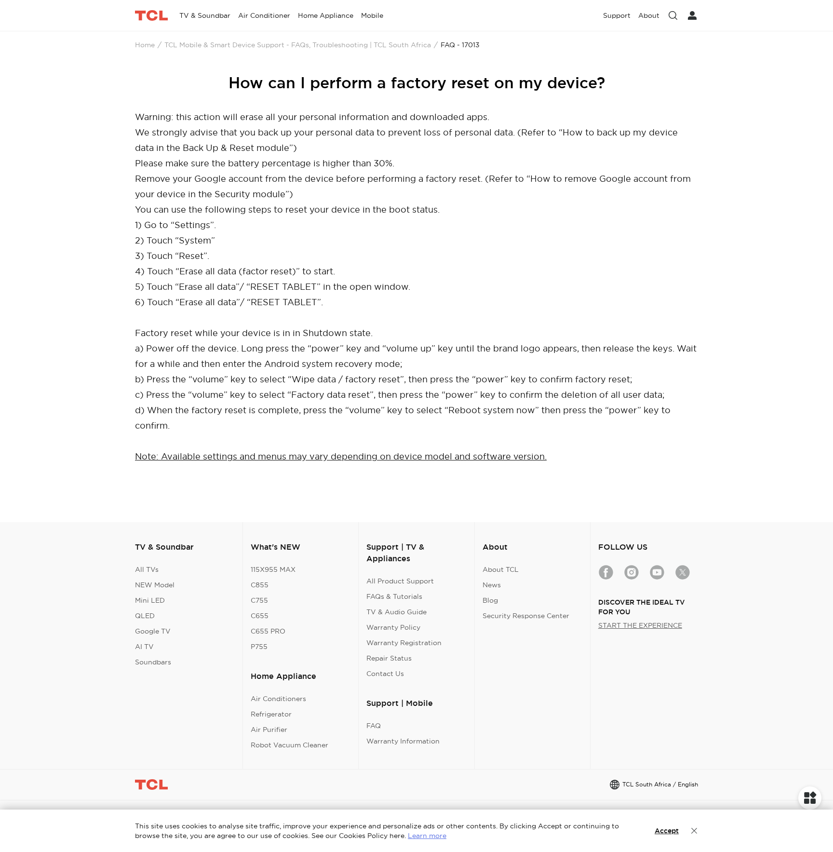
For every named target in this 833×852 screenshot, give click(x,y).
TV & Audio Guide (396, 612)
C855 (260, 585)
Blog (490, 600)
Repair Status (389, 658)
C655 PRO (268, 631)
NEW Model (155, 585)
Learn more (427, 835)
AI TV (144, 646)
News (492, 585)
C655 (260, 615)
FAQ (373, 725)
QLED (145, 615)
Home (145, 45)
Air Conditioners (278, 698)
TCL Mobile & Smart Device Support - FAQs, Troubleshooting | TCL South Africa (297, 45)
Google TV (153, 631)
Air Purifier (269, 729)
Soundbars (153, 662)
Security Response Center (526, 615)
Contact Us (385, 673)
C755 (259, 600)
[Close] (694, 831)
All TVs (147, 569)
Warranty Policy (393, 627)
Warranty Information (403, 741)
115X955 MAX (273, 569)
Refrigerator (271, 714)
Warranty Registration (404, 642)
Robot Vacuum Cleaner (289, 745)
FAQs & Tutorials (394, 596)
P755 (259, 646)
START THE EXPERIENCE (640, 625)
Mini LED (150, 600)
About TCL (501, 569)
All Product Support (400, 581)
